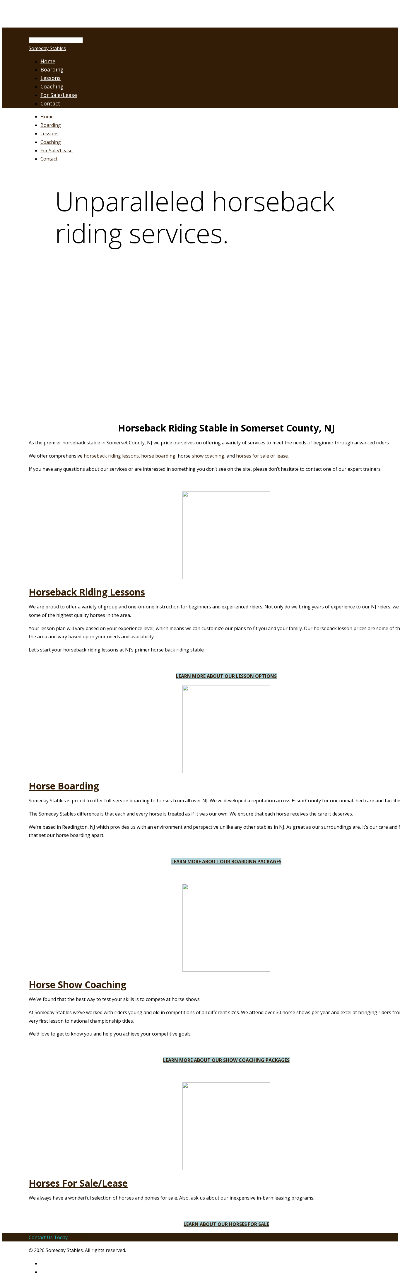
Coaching (52, 86)
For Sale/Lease (58, 94)
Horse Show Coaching (77, 984)
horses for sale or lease (262, 456)
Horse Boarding (64, 785)
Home (47, 116)
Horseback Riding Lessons (87, 592)
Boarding (50, 125)
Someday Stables (47, 48)
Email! (77, 1237)
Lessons (49, 133)
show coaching (208, 456)
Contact (50, 103)
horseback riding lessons (111, 456)
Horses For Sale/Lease (78, 1183)
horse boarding (158, 456)
